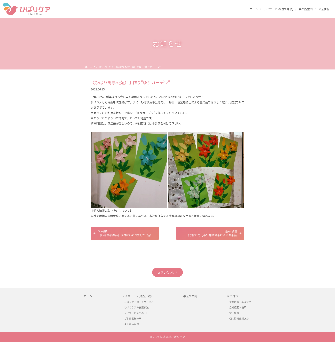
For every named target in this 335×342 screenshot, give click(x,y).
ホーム (254, 9)
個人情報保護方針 (239, 318)
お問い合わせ (166, 272)
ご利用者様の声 (132, 318)
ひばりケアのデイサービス (139, 301)
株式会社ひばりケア (172, 337)
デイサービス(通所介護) (278, 9)
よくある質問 (131, 324)
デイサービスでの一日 (136, 313)
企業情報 (323, 9)
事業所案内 (306, 9)
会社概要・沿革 (237, 307)
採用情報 (234, 313)
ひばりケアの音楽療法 (136, 307)
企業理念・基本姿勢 (240, 301)
